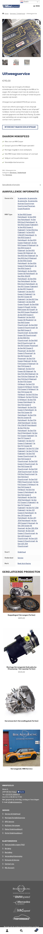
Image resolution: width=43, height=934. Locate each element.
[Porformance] (21, 917)
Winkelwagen (33, 929)
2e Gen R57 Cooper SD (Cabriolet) (26, 296)
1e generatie (22, 198)
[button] (37, 22)
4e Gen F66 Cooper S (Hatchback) (27, 494)
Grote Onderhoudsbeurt (13, 833)
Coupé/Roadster (24, 209)
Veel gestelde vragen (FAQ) (15, 845)
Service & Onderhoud (12, 814)
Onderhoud (22, 552)
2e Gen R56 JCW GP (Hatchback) (28, 276)
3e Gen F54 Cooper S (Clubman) (28, 366)
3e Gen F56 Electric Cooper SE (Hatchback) (27, 417)
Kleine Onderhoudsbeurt (13, 829)
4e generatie (32, 201)
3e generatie (22, 201)
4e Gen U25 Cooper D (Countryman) (28, 536)
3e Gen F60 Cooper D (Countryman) (27, 458)
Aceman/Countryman (26, 204)
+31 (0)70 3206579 (12, 795)
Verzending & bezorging (13, 856)
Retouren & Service (12, 860)
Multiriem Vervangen (12, 826)
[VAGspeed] (21, 910)
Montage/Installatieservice (15, 818)
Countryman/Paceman (26, 206)
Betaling (8, 849)
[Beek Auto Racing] (21, 889)
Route (21, 792)
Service (20, 558)
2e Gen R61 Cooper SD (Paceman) (26, 355)
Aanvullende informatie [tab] (11, 185)
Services (8, 175)
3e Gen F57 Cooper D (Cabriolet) (27, 438)
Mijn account (7, 930)
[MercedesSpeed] (21, 903)
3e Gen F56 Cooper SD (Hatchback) (27, 412)
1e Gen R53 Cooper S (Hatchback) (27, 237)
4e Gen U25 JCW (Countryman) (28, 543)
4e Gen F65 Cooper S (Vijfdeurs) (28, 487)
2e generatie (32, 198)
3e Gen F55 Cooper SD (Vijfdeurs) (28, 391)
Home (6, 13)
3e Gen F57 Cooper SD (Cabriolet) (26, 446)
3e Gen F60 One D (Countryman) (27, 476)
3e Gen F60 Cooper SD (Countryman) (28, 466)
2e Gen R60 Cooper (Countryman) (27, 322)
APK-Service (9, 822)
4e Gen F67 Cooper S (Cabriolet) (28, 505)
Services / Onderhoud (17, 13)
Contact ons (9, 864)
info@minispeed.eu (15, 802)
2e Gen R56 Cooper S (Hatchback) (27, 268)
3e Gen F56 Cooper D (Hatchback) (26, 404)
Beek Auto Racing (24, 564)
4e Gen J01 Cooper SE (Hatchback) (27, 515)
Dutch (25, 2)
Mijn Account (9, 868)
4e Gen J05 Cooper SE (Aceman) (28, 525)
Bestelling (8, 852)
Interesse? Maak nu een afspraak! (20, 127)
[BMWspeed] (21, 897)
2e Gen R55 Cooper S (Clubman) (28, 247)
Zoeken (21, 930)
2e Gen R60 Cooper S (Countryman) (28, 330)
